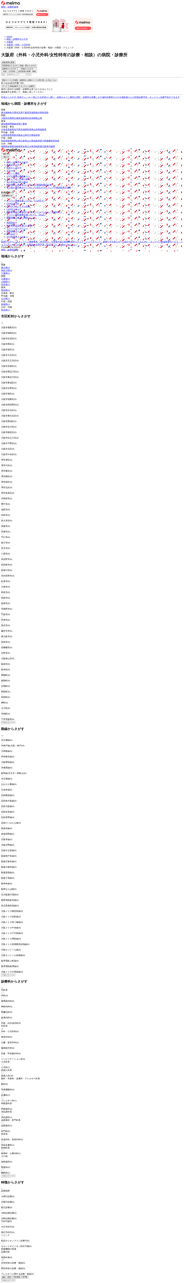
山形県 (36, 129)
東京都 (4, 112)
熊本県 (23, 146)
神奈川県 (12, 112)
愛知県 (4, 124)
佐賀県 (11, 146)
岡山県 (17, 141)
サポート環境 (12, 173)
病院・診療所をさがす (17, 162)
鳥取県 (4, 141)
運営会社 (10, 234)
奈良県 (30, 118)
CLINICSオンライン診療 (18, 206)
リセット (5, 722)
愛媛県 (49, 141)
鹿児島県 (44, 146)
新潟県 (17, 135)
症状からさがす (14, 168)
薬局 (16, 7)
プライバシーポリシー (17, 228)
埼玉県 (19, 112)
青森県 (11, 129)
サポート (10, 170)
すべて (4, 86)
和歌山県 (37, 118)
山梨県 (4, 135)
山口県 (30, 141)
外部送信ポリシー (15, 231)
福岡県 (4, 146)
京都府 (17, 118)
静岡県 (11, 124)
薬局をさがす (12, 165)
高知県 (56, 141)
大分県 (30, 146)
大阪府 (4, 118)
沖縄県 (51, 146)
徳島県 (36, 141)
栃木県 (39, 112)
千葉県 (26, 112)
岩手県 (17, 129)
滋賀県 (23, 118)
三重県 (23, 124)
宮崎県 (36, 146)
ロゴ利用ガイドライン (17, 237)
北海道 (4, 129)
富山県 (23, 135)
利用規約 (10, 223)
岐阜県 (17, 124)
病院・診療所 (7, 7)
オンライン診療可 (27, 86)
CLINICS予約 (12, 203)
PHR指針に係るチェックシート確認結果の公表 (29, 185)
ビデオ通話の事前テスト (18, 176)
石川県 (30, 135)
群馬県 (45, 112)
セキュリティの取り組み (18, 179)
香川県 (43, 141)
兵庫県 (11, 118)
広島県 (23, 141)
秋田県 (30, 129)
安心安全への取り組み (17, 182)
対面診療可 (14, 86)
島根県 (11, 141)
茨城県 (32, 112)
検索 (29, 74)
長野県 (11, 135)
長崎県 (17, 146)
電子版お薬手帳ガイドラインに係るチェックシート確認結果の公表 (38, 187)
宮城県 (23, 129)
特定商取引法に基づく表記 (19, 225)
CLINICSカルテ (13, 209)
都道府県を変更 (8, 62)
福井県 (36, 135)
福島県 (43, 129)
